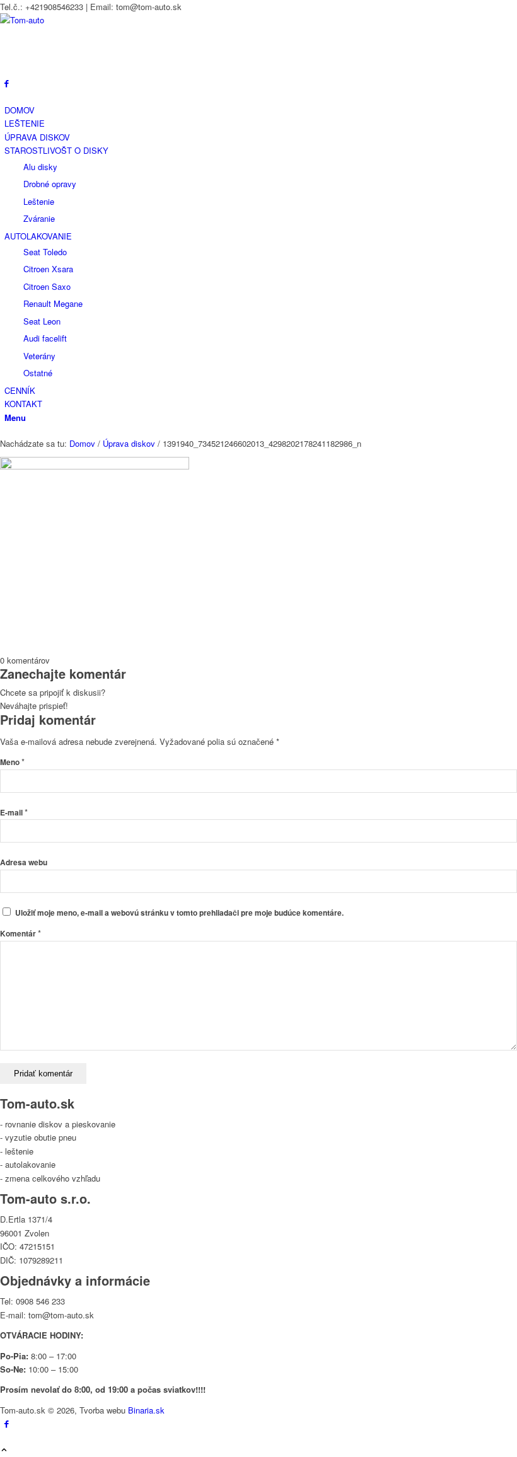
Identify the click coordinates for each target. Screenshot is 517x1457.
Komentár (20, 933)
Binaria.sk (146, 1410)
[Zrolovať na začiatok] (4, 1450)
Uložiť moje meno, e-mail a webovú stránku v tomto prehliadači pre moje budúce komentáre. (179, 912)
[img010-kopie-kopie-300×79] (94, 20)
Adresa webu (23, 862)
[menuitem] (260, 110)
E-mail (14, 812)
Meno (12, 762)
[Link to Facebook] (6, 83)
